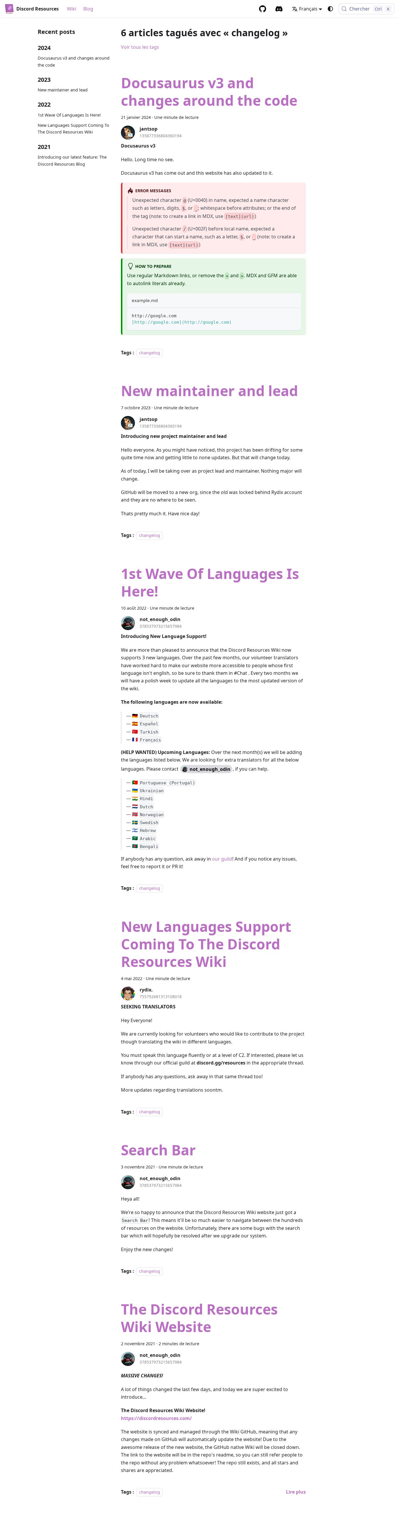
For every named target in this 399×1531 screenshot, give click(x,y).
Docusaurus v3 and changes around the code (74, 61)
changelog (149, 353)
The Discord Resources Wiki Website (199, 1318)
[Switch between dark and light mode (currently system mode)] (330, 8)
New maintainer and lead (63, 90)
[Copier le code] (294, 315)
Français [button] (308, 9)
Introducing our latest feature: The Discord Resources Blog (72, 160)
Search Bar (158, 1149)
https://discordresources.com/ (156, 1418)
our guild (222, 859)
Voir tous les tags (140, 47)
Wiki (71, 9)
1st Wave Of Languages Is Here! (69, 115)
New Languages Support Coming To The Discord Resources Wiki (73, 128)
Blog (88, 9)
